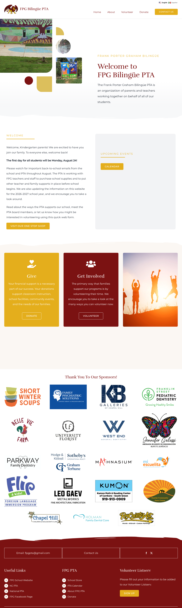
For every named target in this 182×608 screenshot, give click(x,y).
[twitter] (151, 553)
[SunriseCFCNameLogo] (159, 479)
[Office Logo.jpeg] (22, 456)
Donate (72, 596)
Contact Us (91, 553)
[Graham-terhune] (68, 452)
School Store (75, 580)
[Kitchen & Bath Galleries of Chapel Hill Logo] (114, 385)
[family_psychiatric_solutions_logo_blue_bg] (68, 385)
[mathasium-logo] (113, 458)
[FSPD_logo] (159, 387)
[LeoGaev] (68, 478)
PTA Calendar (75, 585)
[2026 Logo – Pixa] (22, 413)
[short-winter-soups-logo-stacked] (22, 388)
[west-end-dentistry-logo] (114, 421)
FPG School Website (21, 580)
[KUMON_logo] (113, 481)
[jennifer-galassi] (159, 414)
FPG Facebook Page (21, 596)
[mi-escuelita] (156, 457)
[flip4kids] (20, 476)
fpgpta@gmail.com (37, 553)
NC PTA (14, 585)
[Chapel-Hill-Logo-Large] (45, 510)
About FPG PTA (76, 591)
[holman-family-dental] (91, 514)
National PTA (17, 591)
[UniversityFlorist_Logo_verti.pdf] (68, 417)
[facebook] (146, 553)
